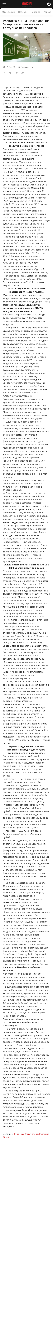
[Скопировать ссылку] (22, 72)
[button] (4, 72)
